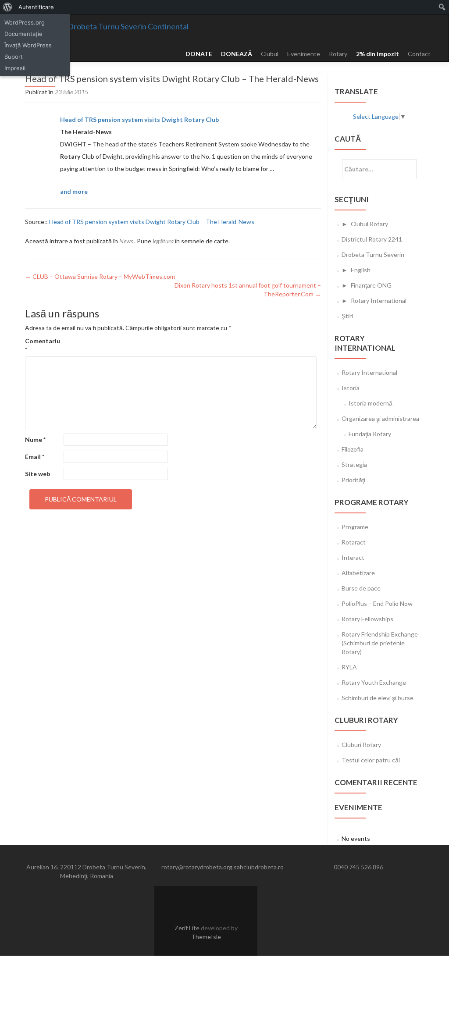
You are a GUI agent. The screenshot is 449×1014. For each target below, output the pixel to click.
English (361, 270)
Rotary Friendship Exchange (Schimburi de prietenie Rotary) (380, 642)
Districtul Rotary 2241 (372, 239)
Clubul (269, 53)
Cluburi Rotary (361, 744)
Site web (37, 473)
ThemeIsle (206, 936)
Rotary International (378, 300)
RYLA (349, 667)
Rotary (338, 53)
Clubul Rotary (369, 224)
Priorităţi (353, 480)
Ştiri (347, 316)
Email (34, 456)
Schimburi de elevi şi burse (377, 697)
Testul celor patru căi (371, 760)
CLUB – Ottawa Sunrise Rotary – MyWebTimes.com (100, 276)
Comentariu (42, 345)
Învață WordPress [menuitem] (28, 45)
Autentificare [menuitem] (36, 7)
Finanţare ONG (371, 285)
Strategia (354, 464)
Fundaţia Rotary (370, 434)
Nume (35, 439)
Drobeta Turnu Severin (373, 254)
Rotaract (354, 542)
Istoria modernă (370, 403)
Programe (355, 526)
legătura (163, 241)
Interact (353, 557)
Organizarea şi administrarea (380, 418)
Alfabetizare (358, 572)
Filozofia (352, 449)
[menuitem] (7, 7)
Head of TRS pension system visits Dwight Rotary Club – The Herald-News (151, 221)
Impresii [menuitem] (14, 67)
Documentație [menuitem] (23, 33)
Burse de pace (361, 588)
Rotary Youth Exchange (374, 682)
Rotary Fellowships (367, 619)
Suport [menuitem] (13, 56)
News (126, 241)
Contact (419, 53)
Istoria (351, 387)
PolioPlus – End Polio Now (377, 603)
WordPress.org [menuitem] (24, 22)
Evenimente (303, 53)
